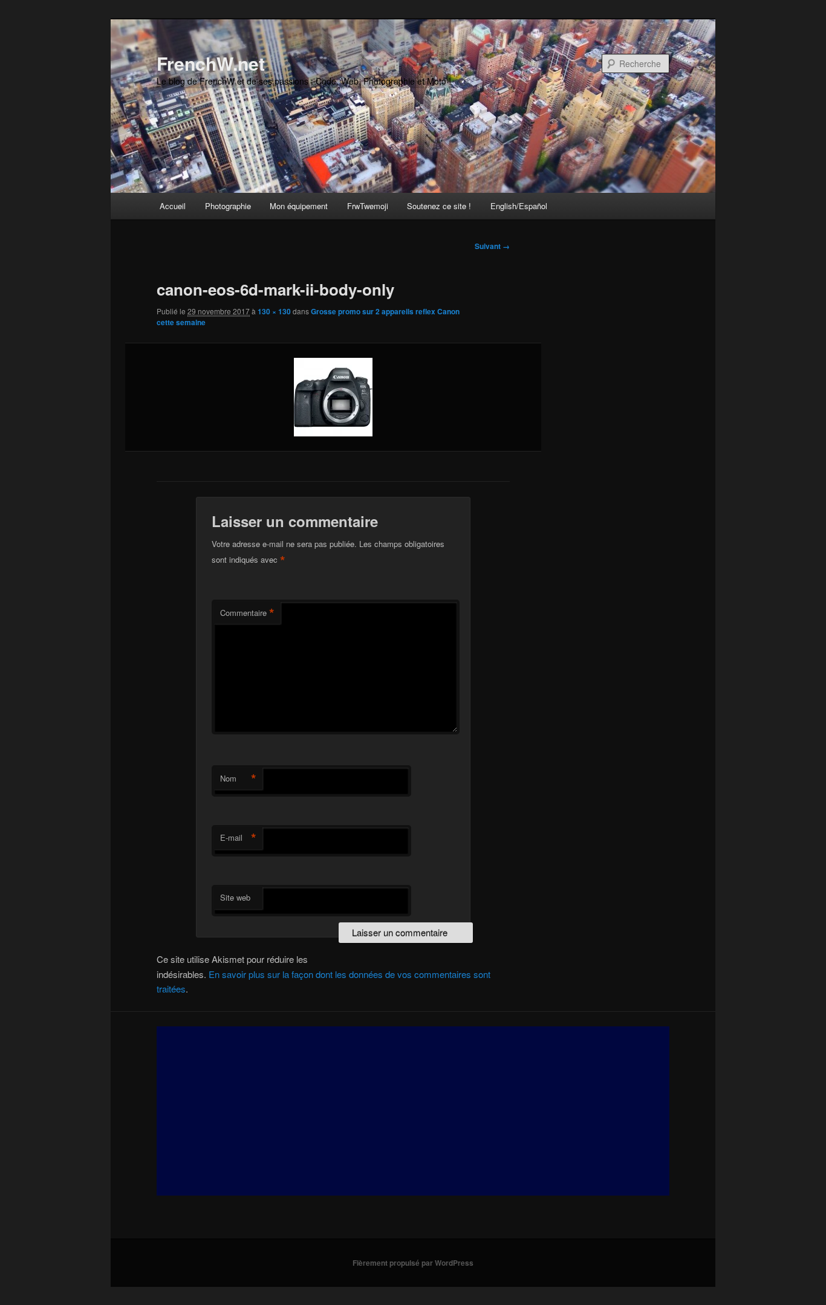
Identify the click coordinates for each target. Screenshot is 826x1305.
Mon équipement (299, 206)
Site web (235, 897)
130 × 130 (274, 311)
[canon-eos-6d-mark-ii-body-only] (333, 397)
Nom (238, 778)
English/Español (518, 206)
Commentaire (247, 613)
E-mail (238, 837)
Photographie (228, 206)
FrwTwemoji (367, 206)
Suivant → (492, 246)
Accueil (173, 206)
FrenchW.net (211, 63)
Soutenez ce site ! (439, 206)
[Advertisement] (413, 1111)
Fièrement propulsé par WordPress (413, 1262)
